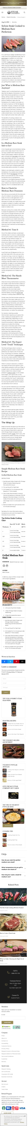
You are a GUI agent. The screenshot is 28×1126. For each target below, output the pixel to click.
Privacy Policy (11, 672)
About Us (4, 1038)
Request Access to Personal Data (11, 1051)
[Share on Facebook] (4, 661)
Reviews (4, 1061)
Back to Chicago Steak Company (12, 7)
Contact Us (15, 995)
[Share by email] (22, 661)
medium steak (11, 372)
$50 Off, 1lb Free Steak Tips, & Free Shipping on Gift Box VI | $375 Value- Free (13, 3)
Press (3, 1035)
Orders (3, 1086)
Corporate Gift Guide (7, 1074)
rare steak (15, 156)
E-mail (3, 1014)
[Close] (25, 1116)
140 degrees (14, 173)
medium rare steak (12, 62)
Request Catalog (6, 1069)
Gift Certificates (6, 1071)
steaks (21, 74)
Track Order (5, 1089)
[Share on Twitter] (10, 661)
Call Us (15, 971)
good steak (5, 58)
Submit (6, 692)
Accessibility (5, 1043)
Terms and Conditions (7, 1056)
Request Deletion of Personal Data (11, 1053)
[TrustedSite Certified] (6, 1027)
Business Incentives (7, 1076)
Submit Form (15, 998)
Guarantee (4, 1059)
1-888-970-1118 (15, 973)
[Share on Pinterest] (16, 661)
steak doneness (19, 355)
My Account (5, 1084)
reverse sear (19, 292)
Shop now (8, 825)
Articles (14, 22)
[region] (13, 1120)
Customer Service (6, 1046)
